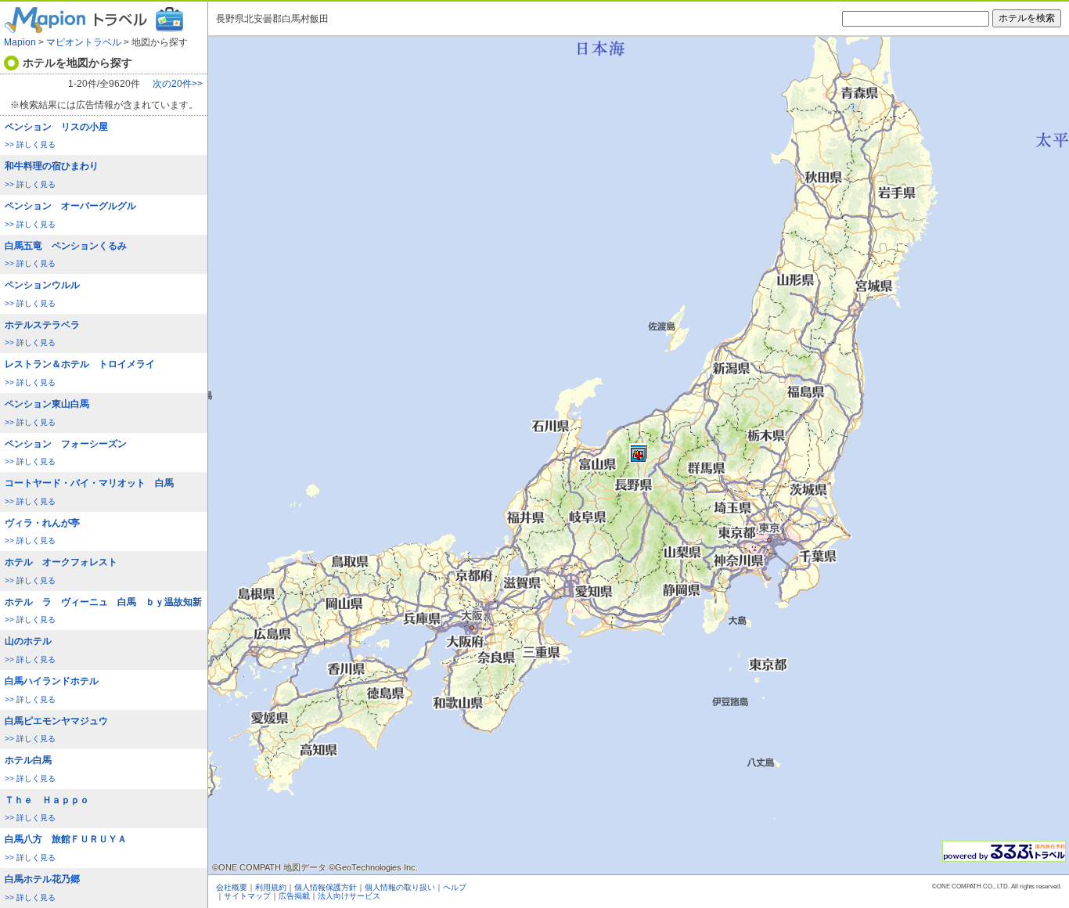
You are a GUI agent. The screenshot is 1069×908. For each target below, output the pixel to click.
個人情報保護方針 (325, 887)
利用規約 (270, 887)
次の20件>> (178, 84)
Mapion (20, 42)
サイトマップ (247, 896)
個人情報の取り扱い (400, 887)
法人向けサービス (349, 896)
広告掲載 (294, 896)
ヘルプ (454, 887)
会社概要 (231, 887)
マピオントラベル (83, 42)
